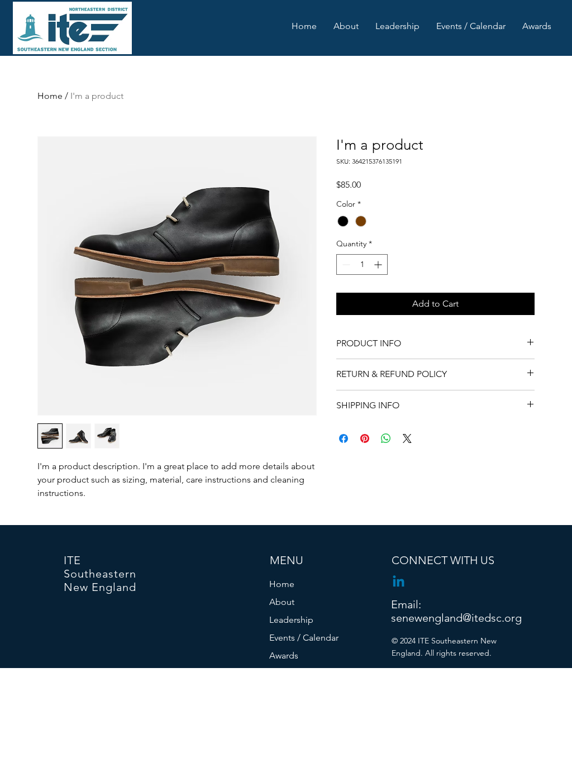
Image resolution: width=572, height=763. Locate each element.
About (281, 602)
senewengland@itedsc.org (456, 617)
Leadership (291, 619)
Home (50, 95)
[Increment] (379, 264)
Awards (283, 655)
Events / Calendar (304, 637)
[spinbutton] (362, 264)
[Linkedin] (399, 582)
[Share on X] (407, 438)
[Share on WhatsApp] (386, 438)
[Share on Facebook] (343, 438)
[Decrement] (345, 264)
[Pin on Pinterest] (364, 438)
